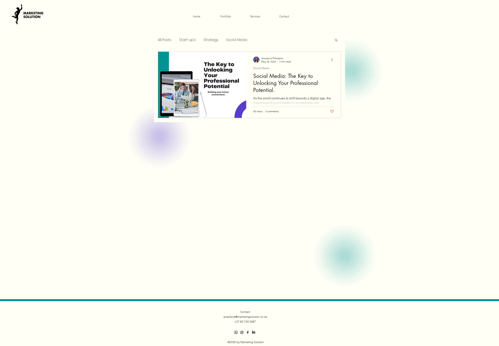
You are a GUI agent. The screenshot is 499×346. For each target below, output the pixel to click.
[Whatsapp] (236, 332)
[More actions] (333, 59)
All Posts (164, 39)
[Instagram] (242, 332)
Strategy (210, 39)
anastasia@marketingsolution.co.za (245, 316)
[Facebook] (248, 332)
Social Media (236, 39)
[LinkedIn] (254, 332)
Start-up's (187, 39)
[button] (336, 40)
